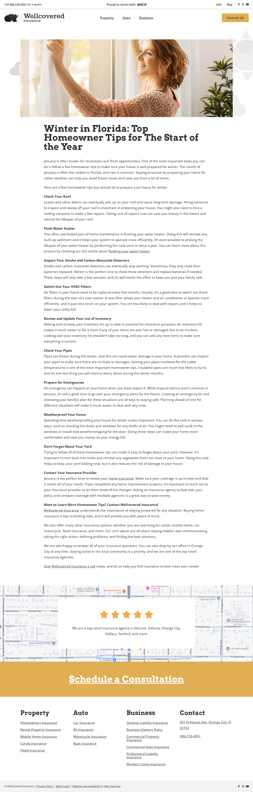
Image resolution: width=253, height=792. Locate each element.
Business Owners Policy (144, 729)
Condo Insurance (33, 743)
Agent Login (63, 786)
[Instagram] (243, 4)
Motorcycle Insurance (89, 736)
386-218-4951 (18, 4)
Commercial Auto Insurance (147, 747)
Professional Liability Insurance (142, 755)
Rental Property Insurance (40, 729)
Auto (126, 18)
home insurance (121, 478)
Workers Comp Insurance (146, 764)
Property (107, 18)
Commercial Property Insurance (142, 738)
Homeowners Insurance (38, 722)
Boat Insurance (85, 743)
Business (146, 18)
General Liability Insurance (147, 722)
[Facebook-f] (239, 4)
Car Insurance (84, 722)
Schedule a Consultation (126, 679)
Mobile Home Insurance (38, 736)
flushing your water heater (129, 251)
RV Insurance (83, 729)
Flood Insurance (32, 750)
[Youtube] (247, 4)
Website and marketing (86, 786)
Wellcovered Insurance (61, 510)
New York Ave (112, 786)
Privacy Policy (45, 786)
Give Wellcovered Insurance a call (69, 566)
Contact (192, 713)
